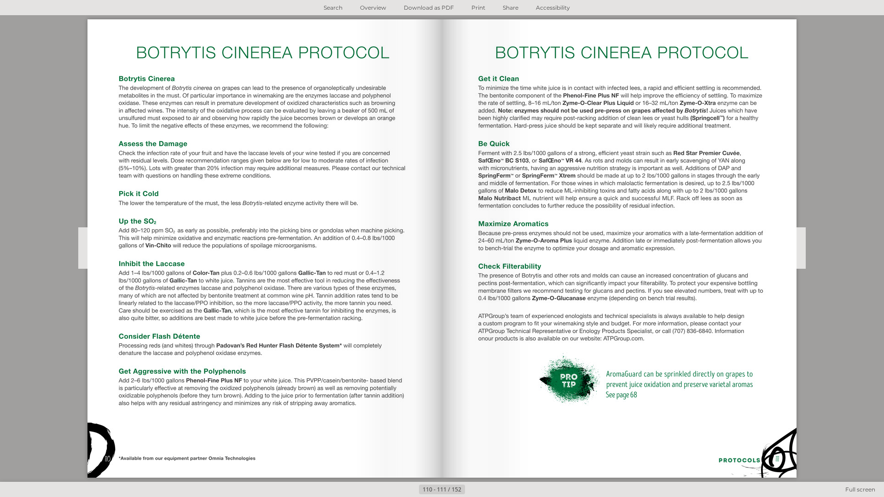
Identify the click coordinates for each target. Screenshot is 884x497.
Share (510, 7)
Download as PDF (429, 7)
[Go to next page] (472, 489)
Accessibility (553, 7)
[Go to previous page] (411, 489)
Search (333, 7)
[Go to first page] (397, 489)
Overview (373, 7)
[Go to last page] (487, 489)
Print (478, 7)
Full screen (860, 489)
